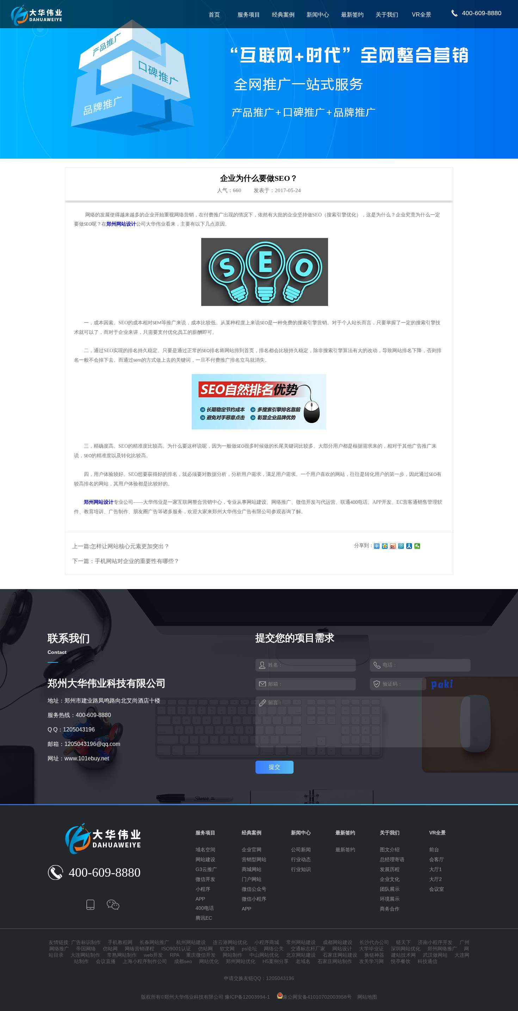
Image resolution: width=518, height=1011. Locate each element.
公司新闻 (301, 849)
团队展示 (390, 889)
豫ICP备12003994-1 (247, 997)
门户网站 (251, 879)
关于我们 (387, 15)
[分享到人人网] (409, 546)
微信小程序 (254, 899)
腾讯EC (204, 918)
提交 (274, 767)
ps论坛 (249, 948)
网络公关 (274, 948)
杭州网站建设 (191, 942)
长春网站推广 (154, 942)
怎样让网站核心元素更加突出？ (130, 546)
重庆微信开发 (201, 955)
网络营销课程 (139, 948)
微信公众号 (254, 889)
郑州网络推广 (442, 948)
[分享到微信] (417, 546)
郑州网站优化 (240, 961)
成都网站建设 (337, 942)
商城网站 (251, 869)
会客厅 (436, 859)
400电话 (205, 908)
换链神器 (374, 955)
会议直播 (106, 961)
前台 (434, 849)
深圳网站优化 (405, 948)
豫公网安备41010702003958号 (317, 997)
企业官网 (251, 849)
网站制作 (232, 955)
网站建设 (205, 859)
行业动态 (301, 859)
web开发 (153, 955)
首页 (214, 15)
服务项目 (249, 15)
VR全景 (421, 15)
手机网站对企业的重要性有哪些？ (137, 561)
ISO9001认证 (176, 948)
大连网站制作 (85, 955)
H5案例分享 (276, 961)
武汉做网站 (435, 955)
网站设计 (342, 948)
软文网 (227, 948)
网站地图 (367, 997)
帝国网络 (86, 948)
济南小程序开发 (435, 942)
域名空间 (205, 849)
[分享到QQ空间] (385, 546)
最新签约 (352, 15)
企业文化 (390, 879)
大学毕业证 (371, 948)
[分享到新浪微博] (393, 546)
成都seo (183, 961)
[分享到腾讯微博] (401, 546)
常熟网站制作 (122, 955)
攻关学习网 (371, 961)
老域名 (303, 961)
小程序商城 (266, 942)
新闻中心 (318, 15)
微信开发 (205, 879)
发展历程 (390, 869)
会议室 (436, 889)
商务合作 (390, 909)
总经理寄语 (392, 859)
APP (200, 899)
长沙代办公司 (374, 942)
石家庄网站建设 (340, 955)
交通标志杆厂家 (308, 948)
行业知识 (301, 869)
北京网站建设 (301, 955)
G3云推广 (206, 869)
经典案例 (283, 15)
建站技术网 (403, 955)
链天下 (403, 942)
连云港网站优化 (230, 942)
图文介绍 (390, 849)
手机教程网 (120, 942)
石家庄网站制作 (334, 961)
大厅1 (435, 869)
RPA (174, 955)
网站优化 (209, 961)
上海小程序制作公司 (145, 961)
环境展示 (390, 899)
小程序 (203, 889)
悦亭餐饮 (401, 961)
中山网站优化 (264, 955)
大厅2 (435, 879)
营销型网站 (254, 859)
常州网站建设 (301, 942)
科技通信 (427, 961)
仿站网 (110, 948)
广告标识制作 (86, 942)
